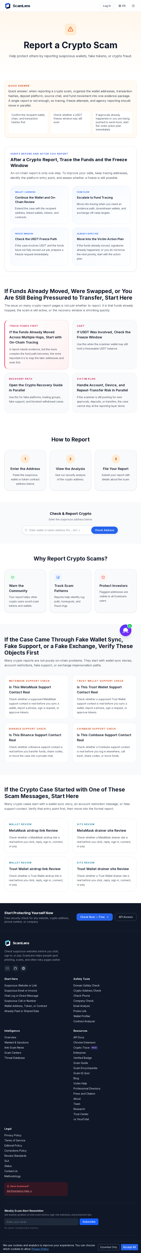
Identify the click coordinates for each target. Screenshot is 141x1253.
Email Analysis (81, 1005)
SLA (6, 1160)
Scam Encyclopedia (85, 1068)
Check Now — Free (92, 916)
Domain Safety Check (86, 985)
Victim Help (80, 1083)
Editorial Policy (13, 1145)
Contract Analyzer (84, 1021)
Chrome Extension (84, 1042)
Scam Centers (12, 1052)
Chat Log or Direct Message (21, 995)
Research (79, 1108)
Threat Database (14, 1057)
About (77, 1098)
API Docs (78, 1037)
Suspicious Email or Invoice (20, 990)
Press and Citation (84, 1093)
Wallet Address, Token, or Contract (25, 1005)
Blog (76, 1078)
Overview (10, 1037)
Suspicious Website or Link (20, 985)
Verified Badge (82, 1057)
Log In (107, 5)
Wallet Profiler (81, 1016)
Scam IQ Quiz (81, 1073)
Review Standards (15, 1155)
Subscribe (89, 1221)
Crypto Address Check (87, 990)
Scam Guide (80, 1062)
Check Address (104, 530)
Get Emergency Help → (19, 1191)
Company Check (83, 1000)
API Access (126, 916)
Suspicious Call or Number (20, 1000)
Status (8, 1165)
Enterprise (79, 1052)
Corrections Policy (15, 1150)
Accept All (129, 1247)
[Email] (7, 968)
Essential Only (108, 1247)
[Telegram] (23, 968)
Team (76, 1103)
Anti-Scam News (14, 1047)
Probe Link (79, 1011)
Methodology (12, 1176)
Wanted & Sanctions (16, 1042)
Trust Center (80, 1114)
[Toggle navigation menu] (133, 6)
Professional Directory (86, 1088)
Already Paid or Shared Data (21, 1011)
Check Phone (81, 995)
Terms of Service (14, 1140)
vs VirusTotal (81, 1119)
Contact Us (11, 1171)
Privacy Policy (12, 1135)
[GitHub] (15, 968)
